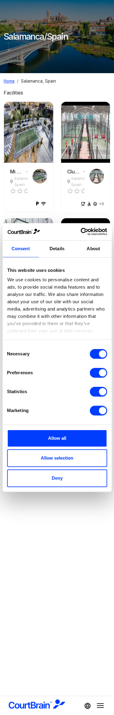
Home (9, 81)
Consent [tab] (21, 248)
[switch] (98, 373)
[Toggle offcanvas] (86, 705)
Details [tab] (57, 248)
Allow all (57, 438)
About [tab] (93, 248)
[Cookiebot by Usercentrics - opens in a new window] (81, 232)
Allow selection (57, 458)
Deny (57, 478)
